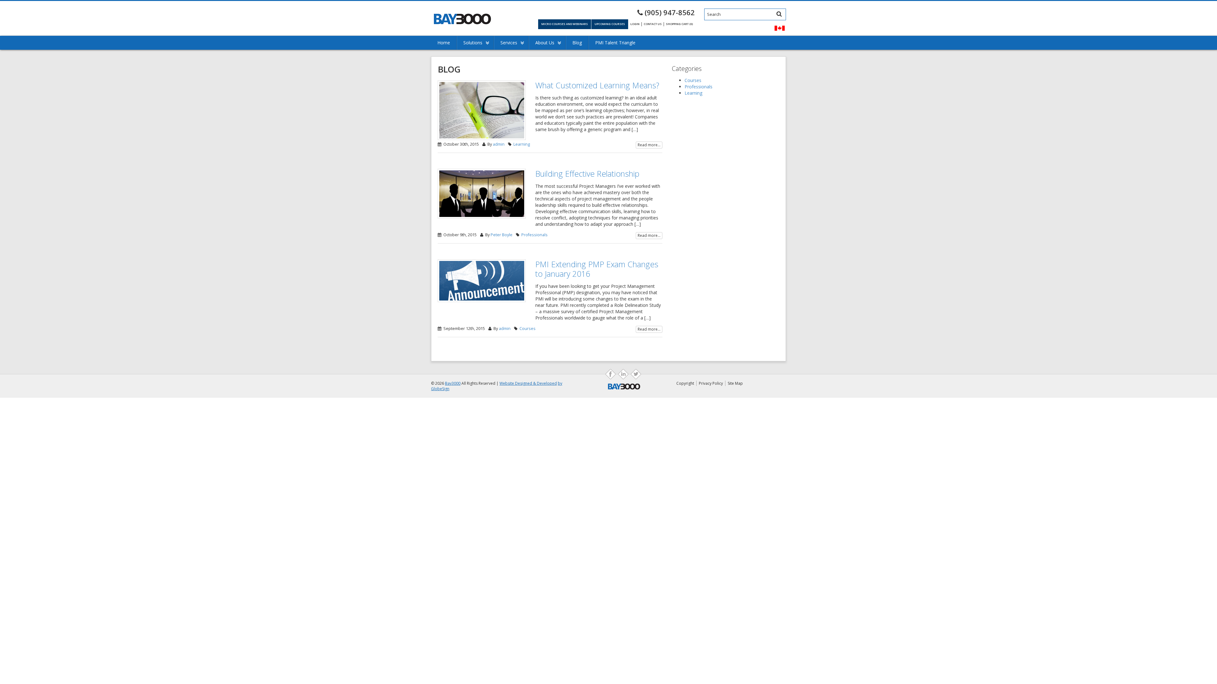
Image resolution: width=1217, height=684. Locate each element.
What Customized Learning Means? (597, 85)
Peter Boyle (501, 235)
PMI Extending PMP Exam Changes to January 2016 (596, 269)
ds (636, 374)
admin (499, 144)
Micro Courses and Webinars (564, 24)
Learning (521, 144)
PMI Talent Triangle (615, 43)
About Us (544, 43)
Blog (577, 43)
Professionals (534, 235)
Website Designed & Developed (528, 383)
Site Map (735, 383)
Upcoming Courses (610, 24)
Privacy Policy (711, 383)
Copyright (685, 383)
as (623, 374)
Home (443, 43)
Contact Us (653, 24)
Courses (527, 328)
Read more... (649, 145)
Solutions (472, 43)
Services (508, 43)
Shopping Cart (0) (679, 24)
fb (610, 374)
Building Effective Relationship (587, 173)
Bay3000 (452, 383)
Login (635, 24)
